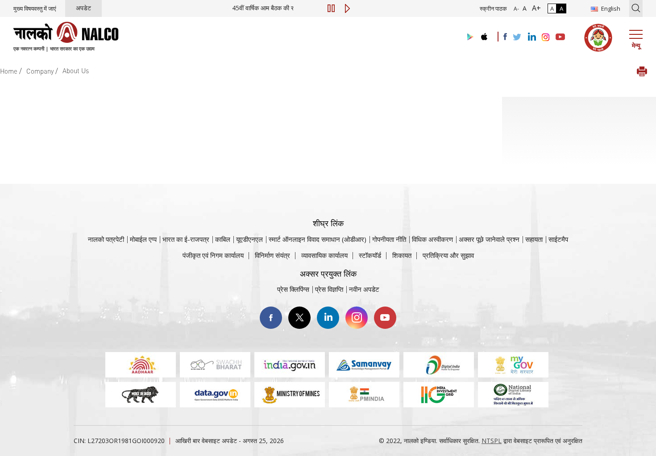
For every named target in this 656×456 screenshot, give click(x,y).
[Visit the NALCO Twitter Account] (517, 37)
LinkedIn (328, 318)
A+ (534, 8)
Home (8, 70)
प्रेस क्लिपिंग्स (293, 289)
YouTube (385, 318)
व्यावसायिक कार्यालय (324, 255)
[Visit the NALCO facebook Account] (505, 36)
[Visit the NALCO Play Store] (468, 37)
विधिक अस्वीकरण (432, 239)
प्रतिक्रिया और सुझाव (448, 255)
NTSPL (492, 440)
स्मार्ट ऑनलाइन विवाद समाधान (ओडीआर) (317, 239)
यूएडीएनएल (249, 239)
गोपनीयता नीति (389, 239)
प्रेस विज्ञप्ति (329, 289)
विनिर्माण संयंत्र (272, 255)
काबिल (222, 239)
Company (40, 70)
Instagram (356, 318)
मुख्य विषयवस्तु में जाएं (34, 8)
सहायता (534, 239)
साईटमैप (558, 239)
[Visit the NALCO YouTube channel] (560, 37)
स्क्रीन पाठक (493, 8)
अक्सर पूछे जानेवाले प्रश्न (489, 239)
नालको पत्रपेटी (106, 239)
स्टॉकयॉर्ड (370, 255)
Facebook (271, 318)
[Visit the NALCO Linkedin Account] (531, 37)
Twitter (299, 318)
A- (516, 8)
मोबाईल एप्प (143, 239)
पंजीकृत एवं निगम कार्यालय (213, 255)
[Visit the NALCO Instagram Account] (546, 37)
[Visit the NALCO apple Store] (484, 34)
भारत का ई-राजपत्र (185, 239)
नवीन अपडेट (364, 289)
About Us (75, 70)
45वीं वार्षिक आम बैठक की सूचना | (292, 8)
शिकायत (401, 255)
